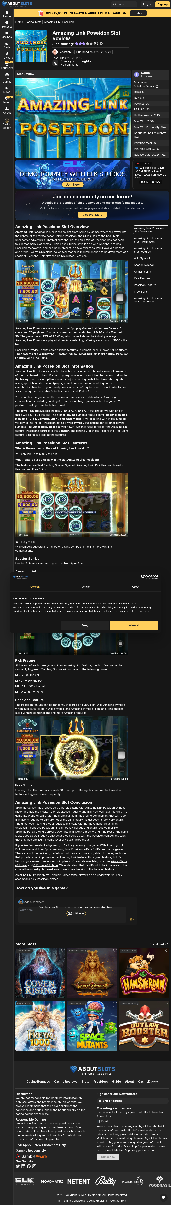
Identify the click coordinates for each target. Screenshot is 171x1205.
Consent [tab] (35, 586)
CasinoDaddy (148, 1081)
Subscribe (108, 1157)
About (7, 112)
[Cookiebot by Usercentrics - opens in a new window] (143, 577)
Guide (116, 1081)
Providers (100, 1081)
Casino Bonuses (38, 1081)
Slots (7, 47)
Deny (85, 625)
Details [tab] (85, 586)
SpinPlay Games (144, 86)
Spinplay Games (89, 232)
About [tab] (135, 586)
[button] (150, 174)
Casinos (7, 37)
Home (19, 22)
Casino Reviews (65, 1081)
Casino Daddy (7, 126)
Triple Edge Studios (64, 244)
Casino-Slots (33, 22)
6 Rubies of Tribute (45, 865)
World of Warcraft (39, 815)
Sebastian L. (66, 52)
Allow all (134, 625)
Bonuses (6, 26)
